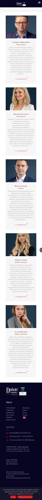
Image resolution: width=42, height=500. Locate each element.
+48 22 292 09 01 (27, 436)
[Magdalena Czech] (19, 99)
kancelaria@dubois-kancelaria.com (20, 433)
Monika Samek (21, 260)
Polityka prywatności (25, 497)
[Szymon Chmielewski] (19, 27)
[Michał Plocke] (19, 171)
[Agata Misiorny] (19, 316)
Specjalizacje (10, 412)
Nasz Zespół (10, 415)
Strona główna (10, 408)
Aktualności (26, 408)
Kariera (25, 413)
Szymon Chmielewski (21, 42)
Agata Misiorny (21, 332)
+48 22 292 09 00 (14, 436)
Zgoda (13, 497)
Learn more (21, 79)
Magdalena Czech (21, 114)
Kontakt (25, 415)
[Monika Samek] (19, 245)
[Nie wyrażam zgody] (39, 494)
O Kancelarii (10, 410)
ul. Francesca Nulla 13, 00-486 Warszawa (21, 440)
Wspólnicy (9, 417)
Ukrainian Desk (11, 420)
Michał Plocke (21, 186)
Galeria (25, 410)
